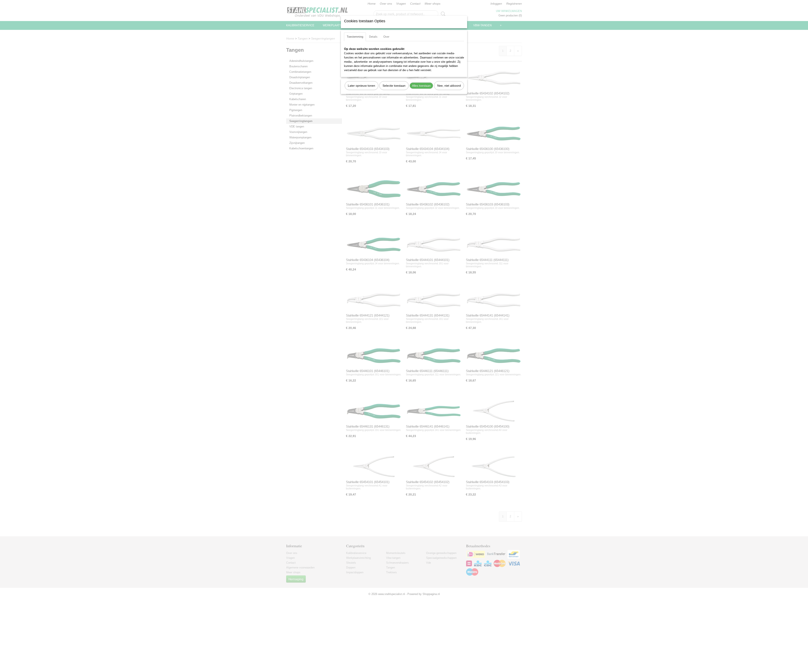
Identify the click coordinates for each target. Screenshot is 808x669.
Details (373, 36)
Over (386, 36)
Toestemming (355, 36)
